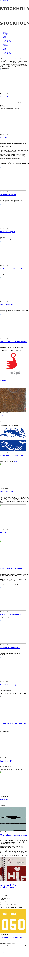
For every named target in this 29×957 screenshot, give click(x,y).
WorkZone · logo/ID (7, 232)
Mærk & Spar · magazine (10, 685)
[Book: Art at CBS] (13, 300)
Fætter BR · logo (6, 491)
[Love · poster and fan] (13, 190)
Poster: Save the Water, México (12, 456)
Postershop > (17, 461)
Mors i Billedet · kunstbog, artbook (13, 835)
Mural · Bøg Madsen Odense (11, 615)
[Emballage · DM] (13, 756)
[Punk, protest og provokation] (13, 563)
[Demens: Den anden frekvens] (13, 92)
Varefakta (4, 138)
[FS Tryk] (13, 528)
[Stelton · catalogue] (13, 411)
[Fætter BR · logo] (13, 486)
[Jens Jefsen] (13, 794)
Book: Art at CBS (6, 305)
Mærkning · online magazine (11, 937)
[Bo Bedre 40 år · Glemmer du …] (13, 264)
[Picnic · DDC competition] (13, 643)
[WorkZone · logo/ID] (13, 227)
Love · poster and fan (8, 195)
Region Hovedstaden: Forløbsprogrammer (8, 886)
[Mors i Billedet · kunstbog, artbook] (13, 830)
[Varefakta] (13, 133)
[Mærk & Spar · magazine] (13, 680)
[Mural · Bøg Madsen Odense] (13, 610)
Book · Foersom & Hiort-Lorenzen (13, 342)
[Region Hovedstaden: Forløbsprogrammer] (13, 880)
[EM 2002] (13, 375)
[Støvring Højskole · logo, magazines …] (13, 718)
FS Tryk (3, 532)
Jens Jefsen (4, 799)
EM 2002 (3, 380)
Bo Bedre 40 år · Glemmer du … (12, 269)
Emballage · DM (6, 761)
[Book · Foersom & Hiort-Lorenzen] (13, 337)
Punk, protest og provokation (11, 568)
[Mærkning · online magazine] (13, 932)
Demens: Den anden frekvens (11, 97)
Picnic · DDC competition (10, 648)
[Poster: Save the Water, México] (13, 451)
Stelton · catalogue (7, 416)
